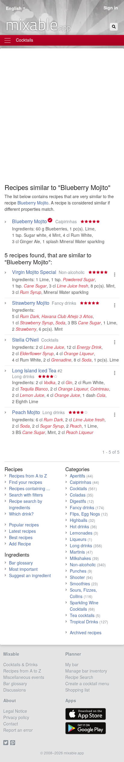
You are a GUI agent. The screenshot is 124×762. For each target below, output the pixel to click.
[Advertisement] (62, 118)
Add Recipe (20, 544)
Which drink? (21, 514)
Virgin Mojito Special (34, 272)
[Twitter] (6, 743)
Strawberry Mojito (30, 303)
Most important (23, 569)
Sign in (111, 8)
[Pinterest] (13, 743)
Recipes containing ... (29, 488)
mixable (38, 24)
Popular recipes (24, 525)
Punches (78, 571)
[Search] (114, 27)
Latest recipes (22, 531)
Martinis (77, 552)
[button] (115, 274)
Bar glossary (21, 563)
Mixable (11, 654)
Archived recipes (85, 632)
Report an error (18, 730)
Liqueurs (78, 539)
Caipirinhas (80, 482)
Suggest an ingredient (30, 575)
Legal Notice (15, 711)
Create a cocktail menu (87, 683)
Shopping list (77, 690)
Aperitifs (77, 476)
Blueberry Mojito (32, 203)
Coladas (77, 495)
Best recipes (21, 537)
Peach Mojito (26, 412)
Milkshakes (80, 558)
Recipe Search (79, 677)
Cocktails (78, 488)
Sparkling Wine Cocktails (84, 606)
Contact (10, 724)
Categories (77, 469)
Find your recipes (25, 482)
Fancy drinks (82, 507)
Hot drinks (79, 526)
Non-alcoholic (83, 564)
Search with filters (26, 495)
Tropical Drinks (84, 622)
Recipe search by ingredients (25, 504)
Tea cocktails (82, 615)
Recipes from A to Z (28, 476)
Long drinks (81, 545)
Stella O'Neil (25, 339)
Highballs (78, 520)
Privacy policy (16, 717)
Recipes (14, 469)
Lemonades (81, 533)
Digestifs (78, 501)
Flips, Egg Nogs (85, 514)
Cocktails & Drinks (20, 664)
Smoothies (80, 583)
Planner (73, 654)
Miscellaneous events (23, 677)
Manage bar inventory (86, 671)
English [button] (14, 8)
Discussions (14, 690)
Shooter (77, 577)
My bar (72, 664)
